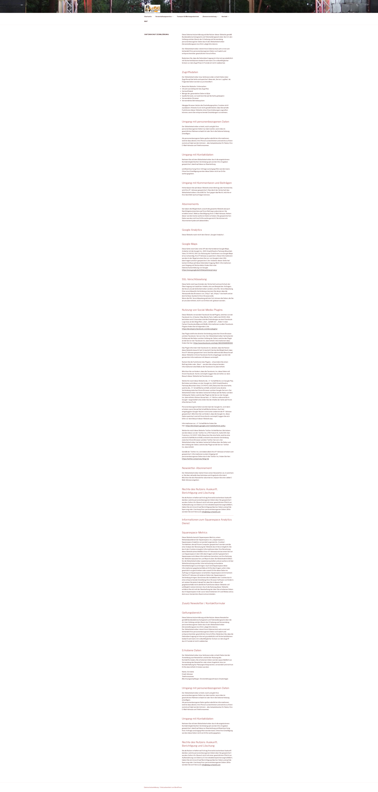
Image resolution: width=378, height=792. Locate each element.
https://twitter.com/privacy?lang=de (195, 459)
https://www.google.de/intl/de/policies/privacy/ (199, 270)
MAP (146, 21)
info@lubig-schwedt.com (211, 512)
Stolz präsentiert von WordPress (171, 787)
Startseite (148, 16)
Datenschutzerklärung (151, 787)
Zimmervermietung (210, 16)
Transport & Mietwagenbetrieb (188, 16)
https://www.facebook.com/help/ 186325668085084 (213, 343)
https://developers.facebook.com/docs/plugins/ (199, 329)
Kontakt (224, 16)
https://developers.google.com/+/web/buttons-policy (205, 426)
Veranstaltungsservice (163, 16)
